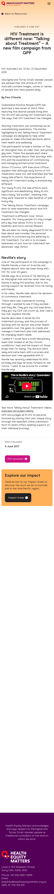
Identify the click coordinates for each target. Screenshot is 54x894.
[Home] (17, 3)
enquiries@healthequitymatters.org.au (23, 881)
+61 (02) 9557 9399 (21, 875)
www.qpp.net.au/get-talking (17, 410)
